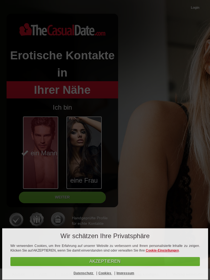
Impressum (125, 273)
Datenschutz (84, 273)
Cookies (105, 273)
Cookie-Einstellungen (162, 250)
